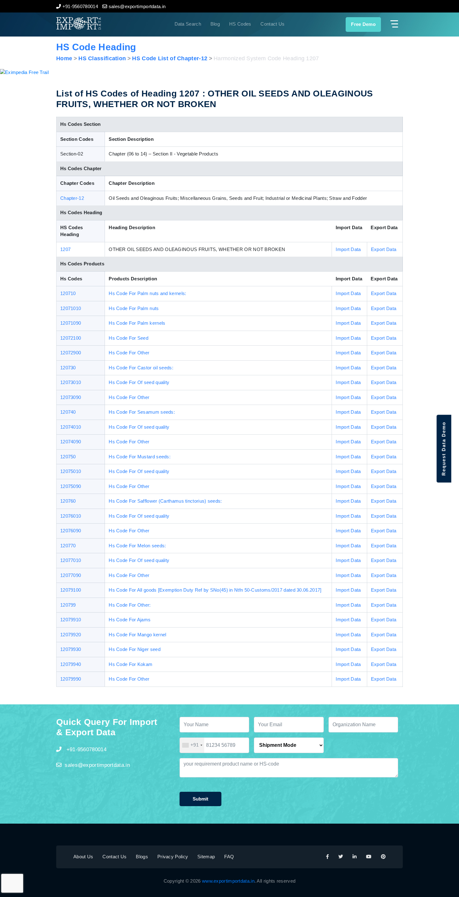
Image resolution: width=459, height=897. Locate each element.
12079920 (70, 634)
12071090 (70, 323)
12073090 (70, 397)
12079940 (70, 664)
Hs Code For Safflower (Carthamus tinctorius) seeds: (165, 501)
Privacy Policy (172, 856)
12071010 (70, 308)
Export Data (383, 249)
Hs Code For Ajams (130, 619)
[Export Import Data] (99, 23)
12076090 (70, 530)
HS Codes (240, 24)
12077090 (70, 575)
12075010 (70, 471)
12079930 (70, 649)
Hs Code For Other (129, 352)
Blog (215, 24)
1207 (65, 249)
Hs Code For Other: (130, 605)
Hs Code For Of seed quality (139, 382)
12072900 (70, 352)
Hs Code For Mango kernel (137, 634)
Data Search (188, 24)
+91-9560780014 (85, 749)
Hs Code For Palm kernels (137, 323)
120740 (68, 412)
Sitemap (206, 856)
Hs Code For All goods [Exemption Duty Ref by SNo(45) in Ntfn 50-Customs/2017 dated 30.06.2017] (215, 590)
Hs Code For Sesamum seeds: (142, 412)
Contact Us (272, 24)
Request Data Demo (443, 448)
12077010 (70, 560)
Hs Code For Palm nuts (134, 308)
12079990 (70, 679)
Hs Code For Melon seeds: (137, 545)
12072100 (70, 338)
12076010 (70, 516)
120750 (68, 456)
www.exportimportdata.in (228, 881)
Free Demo (363, 24)
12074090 (70, 441)
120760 (68, 501)
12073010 (70, 382)
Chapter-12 (72, 198)
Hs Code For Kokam (130, 664)
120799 (68, 605)
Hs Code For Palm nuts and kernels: (147, 293)
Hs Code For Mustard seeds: (139, 456)
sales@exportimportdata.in (97, 765)
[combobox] (192, 745)
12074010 (70, 427)
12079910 (70, 619)
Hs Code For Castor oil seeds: (141, 367)
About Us (83, 856)
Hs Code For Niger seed (134, 649)
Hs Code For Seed (128, 338)
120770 (68, 545)
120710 (68, 293)
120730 (68, 367)
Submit (200, 798)
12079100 (70, 590)
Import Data (348, 249)
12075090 (70, 486)
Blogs (142, 856)
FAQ (229, 856)
